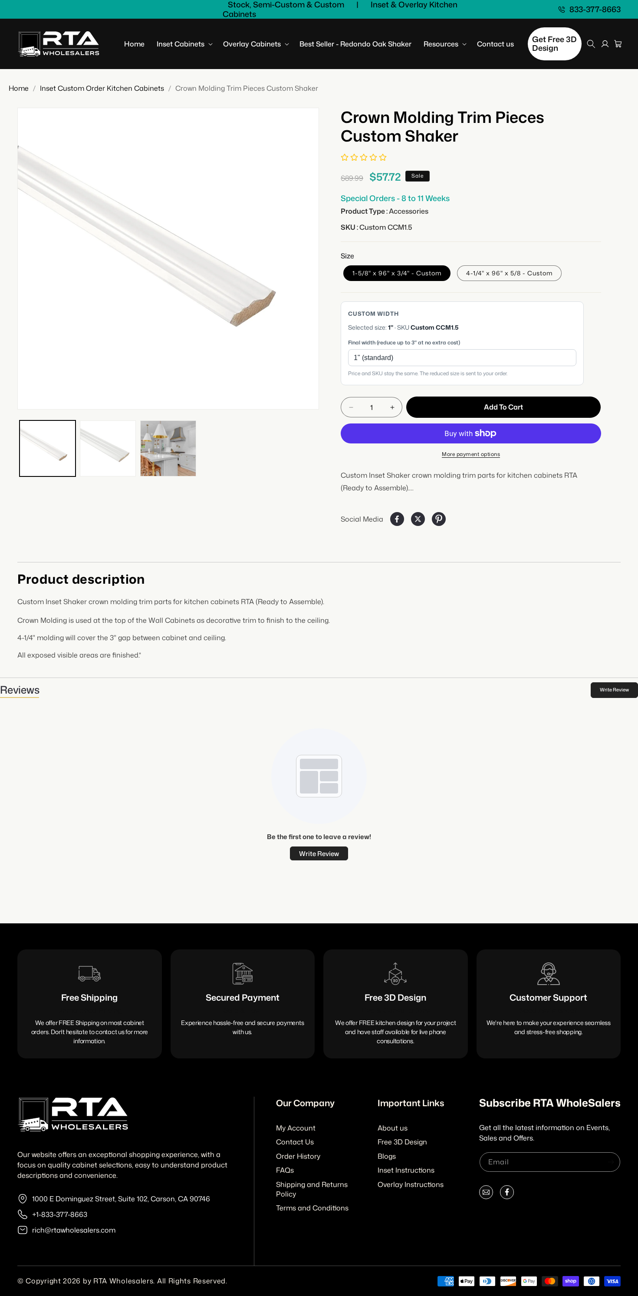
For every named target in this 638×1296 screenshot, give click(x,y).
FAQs (285, 1170)
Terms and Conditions (312, 1208)
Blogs (387, 1156)
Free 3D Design (402, 1142)
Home (19, 88)
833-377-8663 (595, 9)
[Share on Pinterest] (439, 519)
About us (393, 1128)
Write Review (614, 689)
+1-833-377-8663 (59, 1214)
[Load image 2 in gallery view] (108, 448)
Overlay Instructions (411, 1184)
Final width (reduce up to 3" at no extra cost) (404, 342)
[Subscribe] (610, 1162)
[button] (183, 44)
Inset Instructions (406, 1170)
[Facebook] (507, 1194)
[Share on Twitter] (418, 519)
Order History (298, 1156)
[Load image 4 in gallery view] (168, 448)
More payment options (471, 454)
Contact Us (295, 1142)
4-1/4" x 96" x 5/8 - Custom (509, 273)
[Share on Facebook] (397, 519)
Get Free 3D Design (554, 43)
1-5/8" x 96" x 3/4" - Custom (396, 273)
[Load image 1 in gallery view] (48, 448)
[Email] (486, 1194)
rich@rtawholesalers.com (73, 1230)
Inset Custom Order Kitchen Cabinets (102, 88)
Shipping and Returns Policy (312, 1189)
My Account (296, 1128)
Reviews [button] (19, 689)
